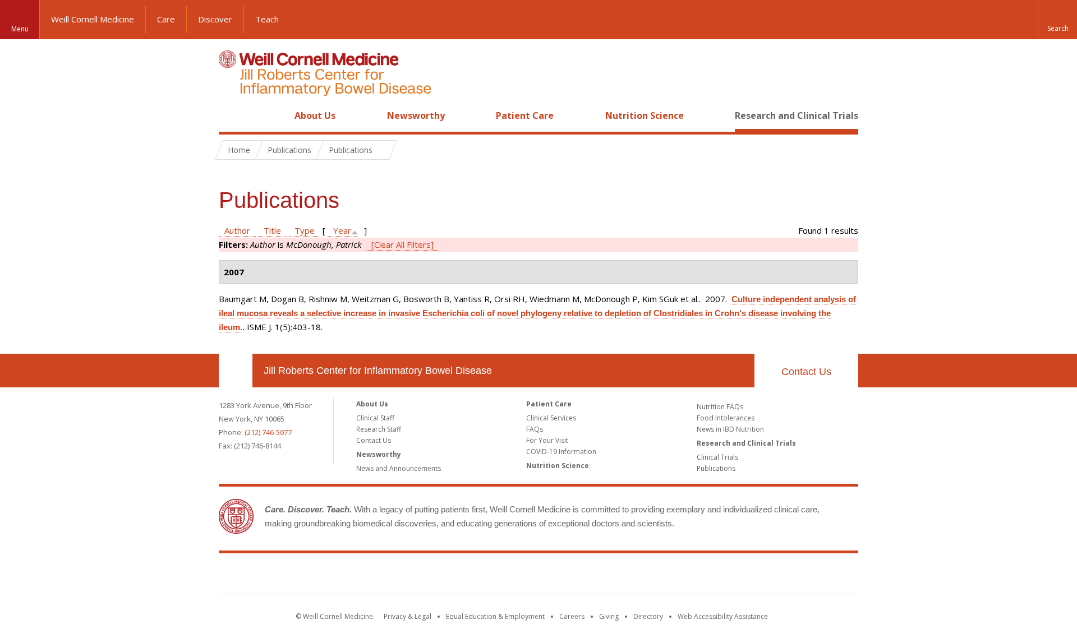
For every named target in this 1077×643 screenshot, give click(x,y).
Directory (648, 616)
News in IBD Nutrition (730, 429)
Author (237, 230)
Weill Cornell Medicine (92, 19)
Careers (571, 616)
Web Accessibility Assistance (723, 616)
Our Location (235, 370)
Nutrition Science (644, 115)
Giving (609, 616)
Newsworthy (416, 115)
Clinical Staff (375, 418)
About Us (314, 115)
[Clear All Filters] (402, 244)
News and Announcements (398, 468)
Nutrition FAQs (720, 406)
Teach (267, 19)
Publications (716, 468)
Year (342, 230)
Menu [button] (20, 29)
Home (231, 115)
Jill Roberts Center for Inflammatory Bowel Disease (378, 370)
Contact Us (806, 371)
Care (166, 19)
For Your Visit (547, 440)
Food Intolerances (725, 418)
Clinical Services (551, 418)
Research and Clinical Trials (796, 115)
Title (272, 230)
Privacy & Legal (407, 616)
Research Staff (378, 429)
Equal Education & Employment (495, 616)
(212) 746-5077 (268, 432)
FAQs (534, 429)
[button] (1057, 19)
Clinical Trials (717, 457)
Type (304, 230)
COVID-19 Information (561, 451)
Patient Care (525, 115)
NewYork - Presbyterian (632, 575)
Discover (215, 19)
